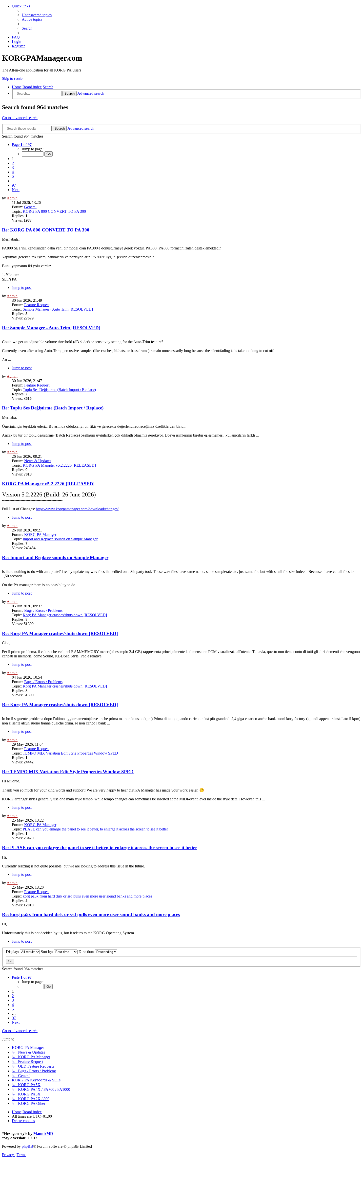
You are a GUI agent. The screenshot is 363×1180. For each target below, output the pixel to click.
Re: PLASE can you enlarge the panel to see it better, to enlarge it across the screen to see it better (99, 847)
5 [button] (13, 176)
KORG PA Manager (40, 534)
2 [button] (13, 163)
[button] (22, 144)
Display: (13, 952)
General (30, 207)
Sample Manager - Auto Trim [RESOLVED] (58, 309)
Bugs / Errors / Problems (43, 610)
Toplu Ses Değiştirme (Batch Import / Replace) (59, 389)
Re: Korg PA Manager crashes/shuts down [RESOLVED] (60, 633)
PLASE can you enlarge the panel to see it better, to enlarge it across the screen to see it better (95, 829)
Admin (12, 198)
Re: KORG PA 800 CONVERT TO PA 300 (45, 229)
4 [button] (13, 172)
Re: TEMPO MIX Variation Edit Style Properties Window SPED (68, 771)
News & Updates (37, 461)
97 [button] (14, 185)
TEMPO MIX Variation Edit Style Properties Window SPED (70, 753)
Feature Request (36, 305)
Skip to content (13, 78)
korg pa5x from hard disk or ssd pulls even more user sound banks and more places (87, 896)
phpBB (27, 1146)
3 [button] (13, 167)
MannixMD (43, 1133)
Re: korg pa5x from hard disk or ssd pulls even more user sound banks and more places (91, 914)
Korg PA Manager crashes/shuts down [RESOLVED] (65, 615)
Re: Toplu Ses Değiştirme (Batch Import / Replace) (52, 407)
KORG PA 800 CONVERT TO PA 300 (54, 211)
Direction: (87, 952)
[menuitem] (37, 15)
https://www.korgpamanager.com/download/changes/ (77, 509)
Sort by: (47, 952)
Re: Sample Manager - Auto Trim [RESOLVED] (51, 327)
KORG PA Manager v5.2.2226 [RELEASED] (59, 465)
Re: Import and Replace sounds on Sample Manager (55, 557)
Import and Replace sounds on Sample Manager (60, 539)
